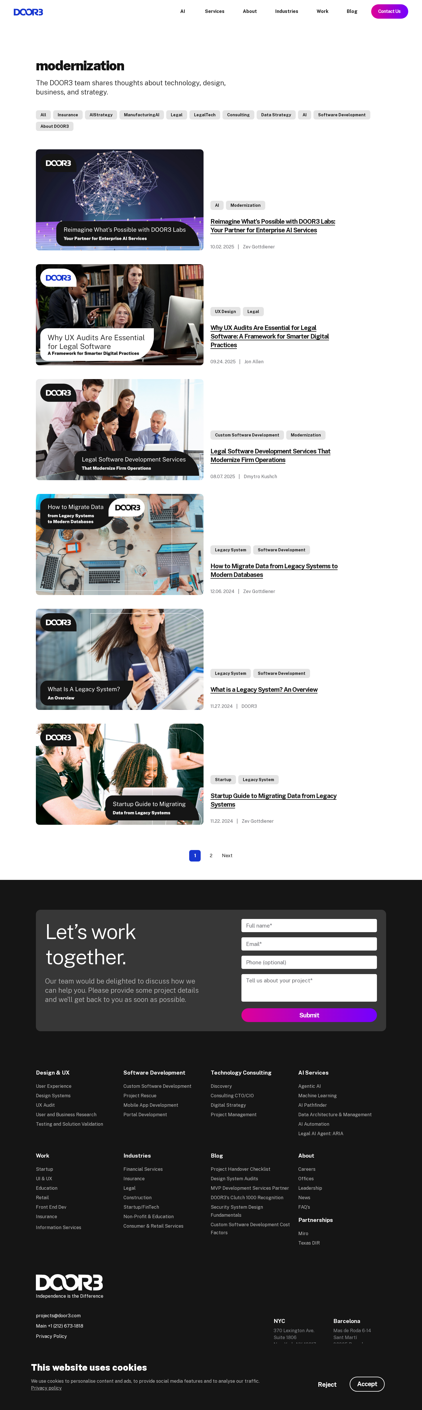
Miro (303, 1233)
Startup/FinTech (141, 1207)
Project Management (234, 1114)
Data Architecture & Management (335, 1114)
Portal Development (145, 1114)
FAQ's (304, 1207)
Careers (306, 1169)
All (43, 115)
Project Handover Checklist (240, 1169)
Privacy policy (46, 1388)
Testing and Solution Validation (69, 1124)
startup (223, 779)
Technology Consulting (241, 1072)
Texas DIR (309, 1243)
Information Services (58, 1227)
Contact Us (389, 11)
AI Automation (313, 1124)
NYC (279, 1321)
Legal (177, 115)
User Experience (53, 1086)
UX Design (225, 311)
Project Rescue (139, 1095)
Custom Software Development (247, 435)
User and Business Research (66, 1114)
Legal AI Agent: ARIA (320, 1133)
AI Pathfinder (312, 1105)
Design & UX (53, 1072)
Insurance (68, 115)
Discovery (221, 1086)
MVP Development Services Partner (250, 1188)
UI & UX (44, 1178)
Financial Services (143, 1169)
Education (46, 1188)
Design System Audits (234, 1178)
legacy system (230, 550)
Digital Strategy (228, 1105)
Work (42, 1155)
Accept (367, 1384)
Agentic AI (309, 1086)
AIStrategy (101, 115)
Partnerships (315, 1220)
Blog (217, 1155)
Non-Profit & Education (148, 1216)
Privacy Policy (51, 1336)
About (306, 1155)
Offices (306, 1178)
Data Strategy (276, 115)
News (304, 1197)
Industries (137, 1155)
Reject (327, 1384)
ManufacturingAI (141, 115)
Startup (44, 1169)
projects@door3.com (58, 1315)
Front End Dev (51, 1207)
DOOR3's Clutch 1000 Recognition (247, 1197)
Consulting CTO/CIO (232, 1095)
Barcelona (346, 1321)
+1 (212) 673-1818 (65, 1326)
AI (305, 115)
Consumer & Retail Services (153, 1226)
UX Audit (45, 1105)
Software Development (342, 115)
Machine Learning (317, 1095)
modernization (246, 205)
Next (227, 855)
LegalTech (205, 115)
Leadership (310, 1188)
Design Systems (53, 1095)
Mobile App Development (150, 1105)
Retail (42, 1197)
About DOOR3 (54, 126)
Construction (137, 1197)
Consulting (238, 115)
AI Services (313, 1072)
